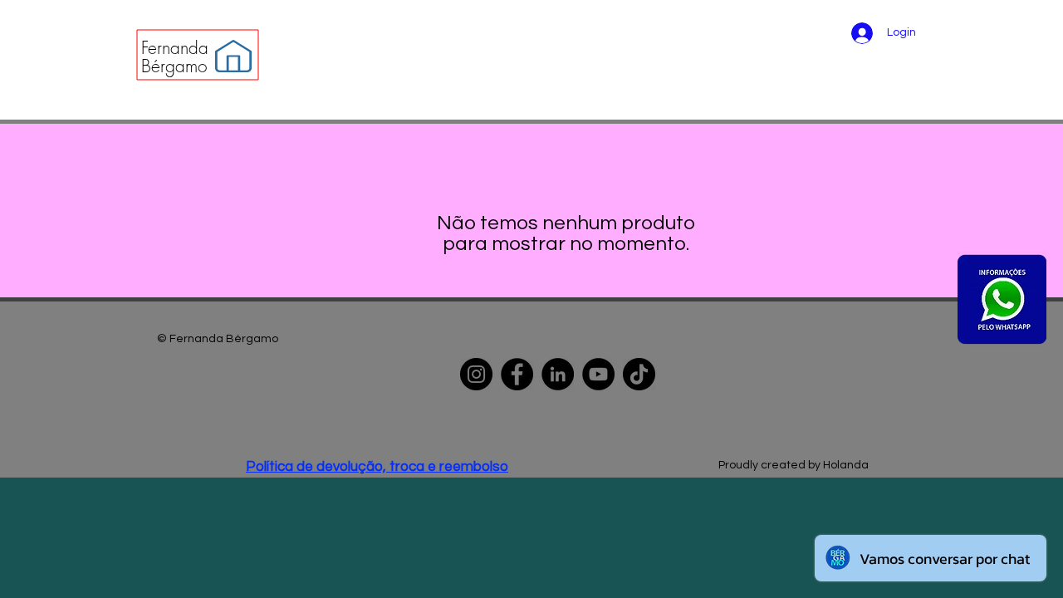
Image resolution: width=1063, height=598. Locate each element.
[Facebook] (517, 374)
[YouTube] (598, 374)
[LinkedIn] (557, 374)
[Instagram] (476, 374)
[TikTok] (639, 374)
